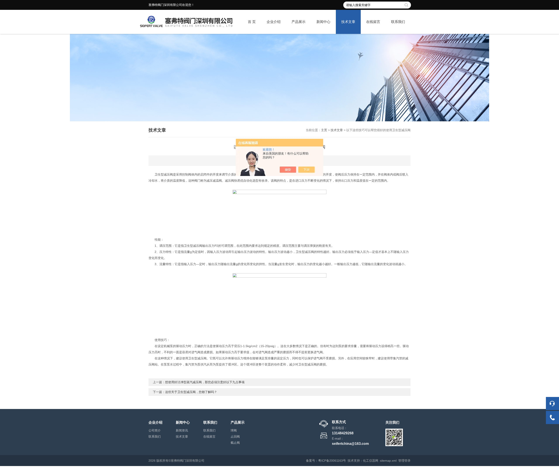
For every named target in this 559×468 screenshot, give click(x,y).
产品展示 (298, 22)
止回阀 (235, 436)
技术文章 (348, 22)
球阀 (234, 430)
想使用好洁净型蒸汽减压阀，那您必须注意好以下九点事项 (205, 382)
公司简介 (154, 430)
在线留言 (373, 22)
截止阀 (235, 442)
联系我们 (398, 22)
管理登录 (404, 460)
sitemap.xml (388, 460)
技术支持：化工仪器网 (363, 460)
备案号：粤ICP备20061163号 (326, 460)
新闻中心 (323, 22)
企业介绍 (274, 22)
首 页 (252, 22)
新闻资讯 (182, 430)
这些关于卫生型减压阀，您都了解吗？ (191, 392)
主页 (324, 130)
